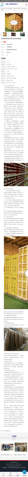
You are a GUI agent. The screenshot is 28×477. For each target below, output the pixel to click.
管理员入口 (19, 467)
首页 (6, 8)
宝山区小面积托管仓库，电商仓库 (8, 454)
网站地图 (23, 467)
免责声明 (14, 467)
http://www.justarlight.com (6, 430)
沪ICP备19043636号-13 (18, 464)
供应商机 (10, 8)
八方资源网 (10, 467)
